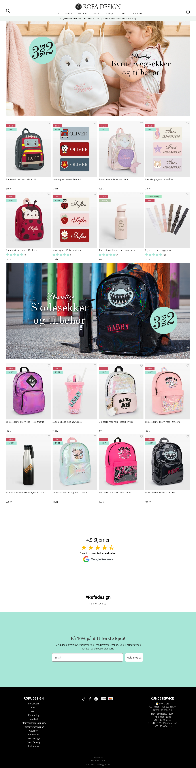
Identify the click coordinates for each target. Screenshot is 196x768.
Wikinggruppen (103, 764)
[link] (98, 68)
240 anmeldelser (106, 553)
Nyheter (69, 13)
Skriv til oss (164, 703)
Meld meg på (134, 657)
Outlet (123, 13)
